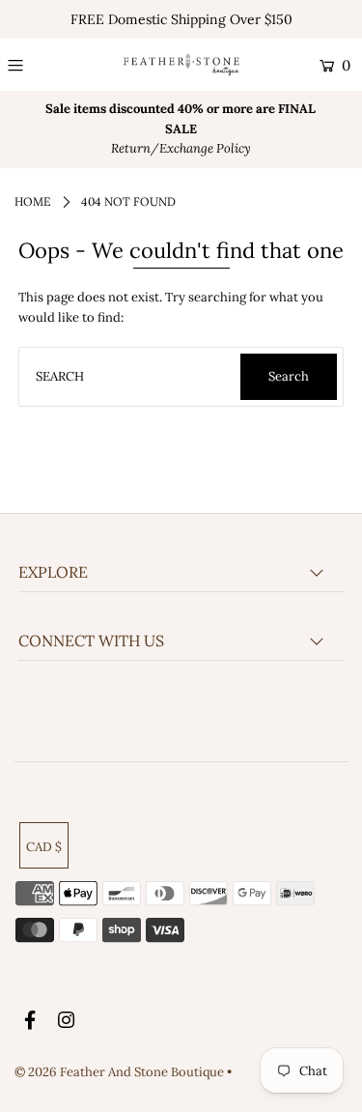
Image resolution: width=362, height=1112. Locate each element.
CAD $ (44, 847)
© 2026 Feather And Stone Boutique (120, 1072)
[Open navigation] (36, 66)
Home (32, 201)
